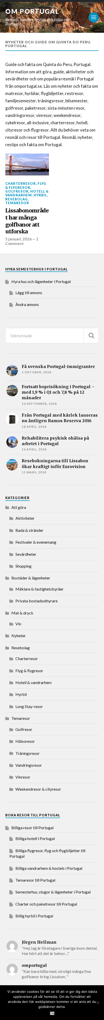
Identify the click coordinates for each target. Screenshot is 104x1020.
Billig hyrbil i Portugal (34, 915)
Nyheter (18, 635)
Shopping (23, 566)
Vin (18, 623)
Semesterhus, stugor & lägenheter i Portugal (53, 891)
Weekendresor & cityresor (38, 789)
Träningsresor (27, 753)
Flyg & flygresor (25, 185)
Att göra (18, 507)
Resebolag (16, 199)
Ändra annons (27, 304)
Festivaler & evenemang (35, 542)
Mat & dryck (22, 612)
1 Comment (21, 241)
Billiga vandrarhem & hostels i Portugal (48, 868)
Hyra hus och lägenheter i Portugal (41, 281)
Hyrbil (40, 195)
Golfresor (17, 191)
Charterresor (20, 183)
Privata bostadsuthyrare (36, 600)
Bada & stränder (29, 530)
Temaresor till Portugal (35, 880)
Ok (52, 1013)
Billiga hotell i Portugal (35, 838)
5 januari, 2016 (18, 239)
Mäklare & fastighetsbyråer (39, 588)
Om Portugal (32, 11)
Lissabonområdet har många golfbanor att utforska (26, 221)
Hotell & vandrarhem (27, 193)
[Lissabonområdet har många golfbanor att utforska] (27, 164)
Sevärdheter (25, 554)
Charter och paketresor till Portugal (46, 904)
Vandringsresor (28, 765)
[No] (97, 1002)
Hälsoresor (25, 741)
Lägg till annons (28, 292)
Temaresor (17, 203)
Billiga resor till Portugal (32, 827)
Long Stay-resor (29, 706)
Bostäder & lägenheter (30, 577)
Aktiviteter (25, 518)
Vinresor (22, 777)
